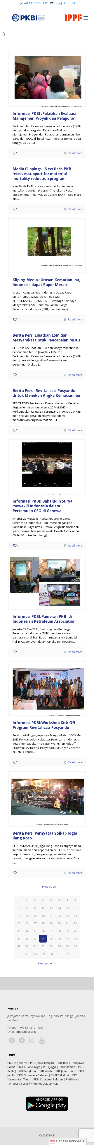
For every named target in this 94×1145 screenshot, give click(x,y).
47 (67, 939)
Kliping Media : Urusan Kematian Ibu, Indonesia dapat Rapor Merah (46, 282)
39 (67, 931)
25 (18, 923)
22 (59, 916)
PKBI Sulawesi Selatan (48, 1079)
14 (59, 908)
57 (26, 954)
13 (51, 908)
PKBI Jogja (49, 1067)
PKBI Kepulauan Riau (45, 1083)
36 (43, 931)
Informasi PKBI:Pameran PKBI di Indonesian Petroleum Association (44, 619)
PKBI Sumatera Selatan (32, 1075)
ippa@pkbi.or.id (64, 3)
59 (43, 954)
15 (67, 908)
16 (75, 908)
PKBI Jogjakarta (17, 1063)
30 (59, 923)
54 (59, 946)
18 (26, 916)
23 (67, 916)
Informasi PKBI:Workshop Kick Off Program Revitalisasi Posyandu (43, 725)
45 (51, 939)
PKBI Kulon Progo (28, 1067)
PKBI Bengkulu (26, 1071)
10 (26, 908)
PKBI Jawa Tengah (42, 1063)
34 (26, 931)
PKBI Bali (62, 1063)
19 (35, 916)
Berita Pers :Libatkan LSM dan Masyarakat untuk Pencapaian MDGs (46, 338)
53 (51, 946)
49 (18, 946)
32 (75, 923)
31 (67, 923)
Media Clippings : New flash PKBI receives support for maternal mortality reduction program (42, 173)
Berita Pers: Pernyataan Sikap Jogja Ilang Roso (44, 836)
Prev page (49, 886)
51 (35, 946)
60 (51, 954)
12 (43, 908)
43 (35, 939)
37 (51, 931)
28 (43, 923)
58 (35, 954)
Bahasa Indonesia (69, 1141)
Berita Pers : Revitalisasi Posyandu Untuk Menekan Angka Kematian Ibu (46, 393)
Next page (45, 963)
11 (35, 908)
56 (75, 946)
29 (51, 923)
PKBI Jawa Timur (65, 1071)
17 (18, 916)
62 (67, 954)
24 (75, 916)
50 (26, 946)
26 (26, 923)
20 (43, 916)
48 (75, 939)
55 (67, 946)
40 (75, 931)
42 (26, 939)
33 (18, 931)
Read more (75, 153)
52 (43, 946)
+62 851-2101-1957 (35, 3)
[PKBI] (47, 17)
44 (43, 939)
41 (18, 939)
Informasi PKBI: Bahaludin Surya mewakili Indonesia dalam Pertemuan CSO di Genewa (42, 506)
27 (35, 923)
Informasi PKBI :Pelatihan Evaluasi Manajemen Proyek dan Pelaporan (44, 116)
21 (51, 916)
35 (35, 931)
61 (59, 954)
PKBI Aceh (45, 1071)
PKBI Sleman (67, 1067)
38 (59, 931)
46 (59, 939)
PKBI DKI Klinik (60, 1075)
